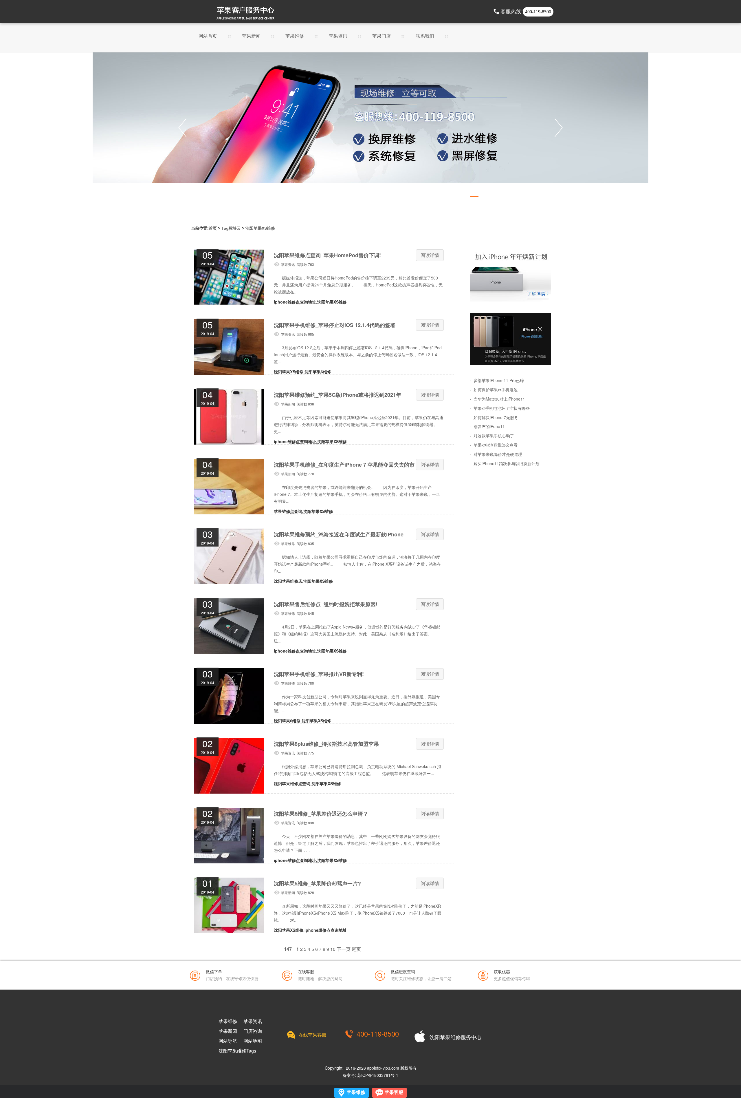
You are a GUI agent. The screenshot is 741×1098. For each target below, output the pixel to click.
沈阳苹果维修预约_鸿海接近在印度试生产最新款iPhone (338, 534)
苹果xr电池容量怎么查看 (496, 445)
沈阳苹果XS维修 (260, 228)
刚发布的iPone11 (489, 426)
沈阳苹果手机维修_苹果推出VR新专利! (319, 674)
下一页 (344, 949)
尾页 (356, 949)
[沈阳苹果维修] (510, 275)
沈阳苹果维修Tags (237, 1050)
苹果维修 (294, 36)
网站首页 (208, 36)
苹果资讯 (338, 36)
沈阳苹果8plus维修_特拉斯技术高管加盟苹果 (326, 744)
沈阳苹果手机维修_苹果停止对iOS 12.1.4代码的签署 (334, 325)
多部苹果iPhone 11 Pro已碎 (499, 380)
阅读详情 (430, 255)
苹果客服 (394, 1092)
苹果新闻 (251, 36)
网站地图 (252, 1041)
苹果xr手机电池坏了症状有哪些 (502, 408)
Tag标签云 (231, 228)
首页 (213, 228)
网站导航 (228, 1041)
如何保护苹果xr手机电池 (496, 389)
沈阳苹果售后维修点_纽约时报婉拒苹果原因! (325, 604)
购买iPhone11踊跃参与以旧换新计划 (507, 463)
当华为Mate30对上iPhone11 (499, 399)
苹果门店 (381, 36)
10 (332, 949)
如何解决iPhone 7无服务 (496, 417)
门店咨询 (252, 1031)
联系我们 (425, 36)
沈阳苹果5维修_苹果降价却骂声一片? (317, 883)
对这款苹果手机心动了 (494, 436)
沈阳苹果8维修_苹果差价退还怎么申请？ (321, 813)
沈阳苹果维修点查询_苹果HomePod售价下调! (327, 255)
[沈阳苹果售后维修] (370, 127)
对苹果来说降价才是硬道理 (498, 454)
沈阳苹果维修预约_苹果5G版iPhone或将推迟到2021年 (337, 395)
